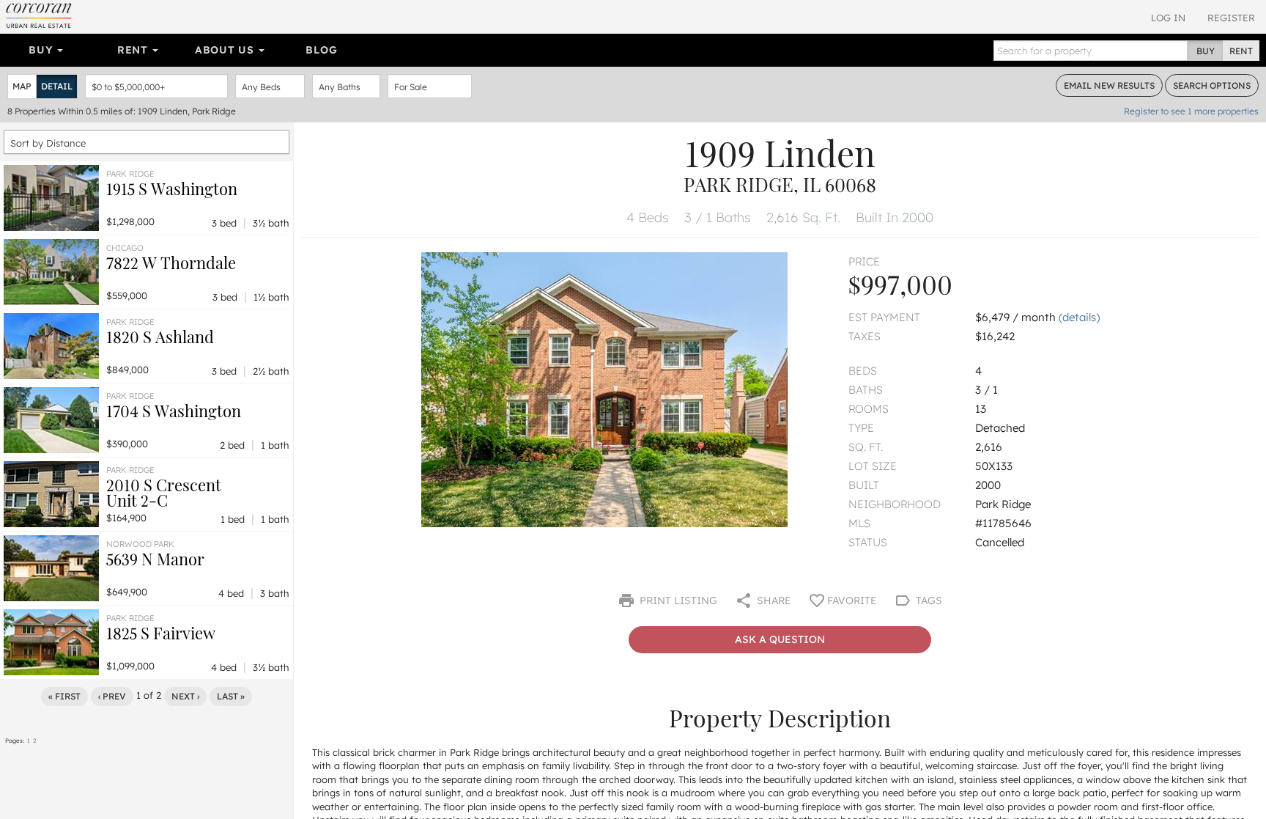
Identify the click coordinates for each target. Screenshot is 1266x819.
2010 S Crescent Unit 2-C (163, 492)
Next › (185, 696)
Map (22, 86)
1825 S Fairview (160, 633)
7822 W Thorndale (171, 262)
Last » (231, 696)
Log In (1168, 17)
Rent (134, 49)
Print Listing (677, 600)
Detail (57, 86)
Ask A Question (780, 639)
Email (1109, 85)
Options (1212, 85)
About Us (226, 49)
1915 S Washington (171, 188)
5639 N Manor (155, 559)
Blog (321, 49)
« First (64, 696)
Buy (42, 49)
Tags (927, 600)
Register (1231, 17)
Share (772, 600)
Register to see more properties (1191, 111)
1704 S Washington (173, 411)
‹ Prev (112, 696)
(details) (1079, 317)
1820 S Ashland (160, 337)
